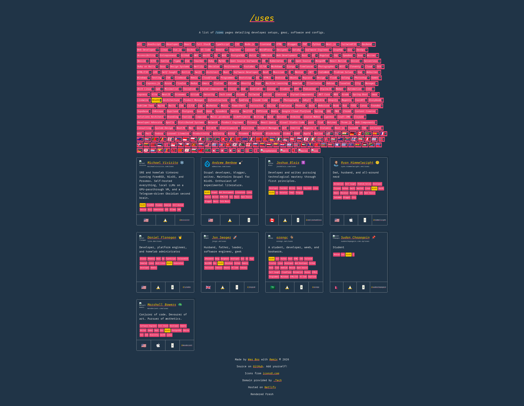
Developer (174, 44)
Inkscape (158, 111)
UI (314, 55)
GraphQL (339, 50)
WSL (140, 134)
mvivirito (184, 220)
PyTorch (258, 134)
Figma (178, 61)
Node (336, 106)
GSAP (297, 134)
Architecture (172, 100)
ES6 (182, 106)
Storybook (376, 100)
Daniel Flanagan (162, 237)
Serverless (372, 61)
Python (318, 44)
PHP (306, 44)
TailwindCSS (350, 44)
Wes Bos (254, 359)
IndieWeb (325, 72)
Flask (334, 78)
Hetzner (332, 122)
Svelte (166, 61)
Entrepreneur (169, 55)
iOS (156, 72)
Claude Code (260, 100)
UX (265, 61)
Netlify (200, 67)
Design (322, 78)
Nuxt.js (340, 128)
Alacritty (249, 128)
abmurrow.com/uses (221, 166)
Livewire (143, 100)
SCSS (154, 61)
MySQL (223, 61)
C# (291, 61)
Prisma (241, 94)
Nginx (162, 106)
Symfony (244, 100)
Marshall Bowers (162, 304)
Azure (169, 83)
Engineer (236, 50)
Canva (364, 106)
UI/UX (264, 67)
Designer (283, 50)
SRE (330, 111)
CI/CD (191, 106)
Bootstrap (246, 78)
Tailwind (254, 94)
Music (225, 106)
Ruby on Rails (147, 67)
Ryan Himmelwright (357, 162)
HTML (280, 44)
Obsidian (215, 67)
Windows (143, 78)
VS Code (207, 50)
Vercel (356, 61)
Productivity (202, 134)
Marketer (212, 106)
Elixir (233, 89)
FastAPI (361, 100)
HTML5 (268, 78)
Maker (340, 89)
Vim (188, 61)
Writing (259, 117)
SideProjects (243, 117)
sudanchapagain (378, 287)
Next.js (332, 44)
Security (210, 94)
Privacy (253, 122)
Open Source (304, 61)
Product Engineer (233, 122)
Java (361, 55)
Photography (292, 100)
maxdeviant (186, 345)
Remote (221, 50)
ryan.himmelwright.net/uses (355, 166)
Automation (356, 89)
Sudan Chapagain (355, 237)
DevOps (362, 50)
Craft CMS (345, 117)
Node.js (251, 44)
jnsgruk (251, 287)
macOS (207, 55)
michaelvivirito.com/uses (161, 166)
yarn (311, 122)
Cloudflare (210, 78)
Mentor (300, 72)
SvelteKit (257, 89)
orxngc (315, 287)
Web (225, 55)
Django (292, 67)
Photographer (327, 67)
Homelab (298, 83)
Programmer (229, 78)
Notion (319, 134)
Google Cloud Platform (297, 111)
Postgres (188, 111)
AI (258, 78)
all (141, 44)
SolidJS (212, 128)
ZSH (169, 78)
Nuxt (227, 72)
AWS (197, 55)
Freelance (286, 106)
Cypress (330, 117)
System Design (165, 128)
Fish (321, 122)
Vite (156, 94)
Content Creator (366, 111)
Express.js (154, 83)
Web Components (365, 122)
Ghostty (247, 83)
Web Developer (148, 50)
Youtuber (250, 67)
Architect (213, 72)
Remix (195, 78)
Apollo (171, 122)
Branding (173, 117)
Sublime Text (146, 106)
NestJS (167, 94)
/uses (262, 18)
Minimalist (173, 89)
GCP (285, 128)
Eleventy (356, 67)
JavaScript (155, 44)
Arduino (296, 117)
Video (287, 134)
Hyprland (173, 111)
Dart (312, 106)
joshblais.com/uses (286, 166)
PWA (338, 111)
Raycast (309, 78)
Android (281, 78)
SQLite (272, 106)
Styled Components (213, 89)
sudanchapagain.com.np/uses (355, 241)
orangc (282, 237)
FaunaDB (354, 128)
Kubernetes (278, 61)
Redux (195, 83)
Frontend (267, 44)
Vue (361, 72)
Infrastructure (218, 100)
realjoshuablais (314, 220)
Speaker (349, 55)
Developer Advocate (150, 122)
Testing (158, 78)
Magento (347, 100)
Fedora (160, 134)
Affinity (219, 134)
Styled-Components (302, 94)
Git (351, 50)
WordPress (267, 50)
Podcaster (310, 89)
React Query (269, 122)
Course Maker (313, 117)
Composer (202, 117)
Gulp (200, 128)
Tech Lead (226, 94)
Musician (280, 72)
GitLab (196, 94)
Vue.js (179, 50)
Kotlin (187, 72)
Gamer (376, 78)
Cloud (370, 67)
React (189, 44)
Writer (372, 55)
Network (213, 122)
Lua (201, 106)
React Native (339, 61)
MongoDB (321, 61)
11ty (359, 83)
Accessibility (147, 55)
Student (286, 89)
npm (159, 89)
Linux (166, 50)
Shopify (334, 100)
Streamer (181, 94)
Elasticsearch (229, 128)
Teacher (200, 61)
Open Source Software (245, 61)
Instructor (257, 106)
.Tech (277, 380)
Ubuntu (295, 78)
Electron (282, 94)
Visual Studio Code (293, 122)
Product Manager (194, 100)
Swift (199, 72)
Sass (164, 67)
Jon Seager (221, 237)
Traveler (346, 83)
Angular (326, 55)
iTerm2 (348, 111)
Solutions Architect (151, 117)
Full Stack (205, 44)
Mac (192, 128)
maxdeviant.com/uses (158, 308)
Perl (149, 134)
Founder (376, 106)
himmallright (379, 220)
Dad (244, 89)
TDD (365, 128)
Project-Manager (269, 128)
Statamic (326, 128)
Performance (233, 67)
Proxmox (244, 134)
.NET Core (325, 94)
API (297, 89)
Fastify (187, 117)
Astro (254, 55)
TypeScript (224, 44)
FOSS (354, 106)
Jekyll (307, 100)
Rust (306, 55)
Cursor (272, 89)
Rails (173, 106)
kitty (232, 134)
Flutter (220, 83)
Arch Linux (145, 89)
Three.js (347, 122)
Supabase (143, 111)
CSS (239, 44)
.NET (312, 72)
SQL (337, 55)
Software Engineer (318, 50)
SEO (380, 67)
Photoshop (361, 78)
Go (217, 55)
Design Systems (181, 67)
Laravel (251, 50)
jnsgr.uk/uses (219, 241)
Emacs (207, 83)
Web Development (288, 55)
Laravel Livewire (179, 134)
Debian (331, 83)
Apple (308, 134)
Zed (234, 100)
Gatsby (297, 50)
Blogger (294, 44)
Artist (268, 94)
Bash (267, 72)
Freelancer (308, 67)
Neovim (142, 61)
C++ (140, 83)
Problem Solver (345, 72)
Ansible (320, 100)
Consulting (145, 128)
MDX (337, 94)
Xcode (346, 94)
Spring (319, 111)
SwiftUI (248, 111)
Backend (368, 44)
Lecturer (376, 128)
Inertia (296, 128)
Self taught (171, 72)
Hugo (259, 83)
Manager (371, 83)
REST (343, 67)
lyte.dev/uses (155, 241)
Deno (210, 111)
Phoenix (301, 106)
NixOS (156, 100)
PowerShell (239, 106)
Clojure (359, 117)
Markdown (278, 67)
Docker (193, 50)
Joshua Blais (287, 162)
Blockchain (273, 134)
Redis (275, 111)
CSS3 (370, 89)
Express (143, 94)
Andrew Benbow (224, 162)
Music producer (221, 117)
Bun (346, 106)
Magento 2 (311, 128)
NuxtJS (182, 128)
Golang (346, 78)
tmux (375, 94)
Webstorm (324, 106)
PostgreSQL (239, 55)
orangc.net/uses (284, 241)
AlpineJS (327, 89)
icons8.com (271, 373)
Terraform (190, 89)
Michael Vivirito (163, 162)
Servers (282, 117)
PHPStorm (262, 111)
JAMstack (267, 55)
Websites (373, 72)
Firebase (181, 78)
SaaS (200, 111)
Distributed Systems (192, 122)
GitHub (186, 55)
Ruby (212, 61)
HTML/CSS (144, 72)
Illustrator (315, 83)
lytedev (187, 287)
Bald (271, 117)
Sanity (236, 111)
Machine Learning (278, 83)
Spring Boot (361, 94)
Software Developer (247, 72)
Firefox (182, 83)
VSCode (233, 83)
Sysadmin (222, 111)
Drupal (276, 100)
